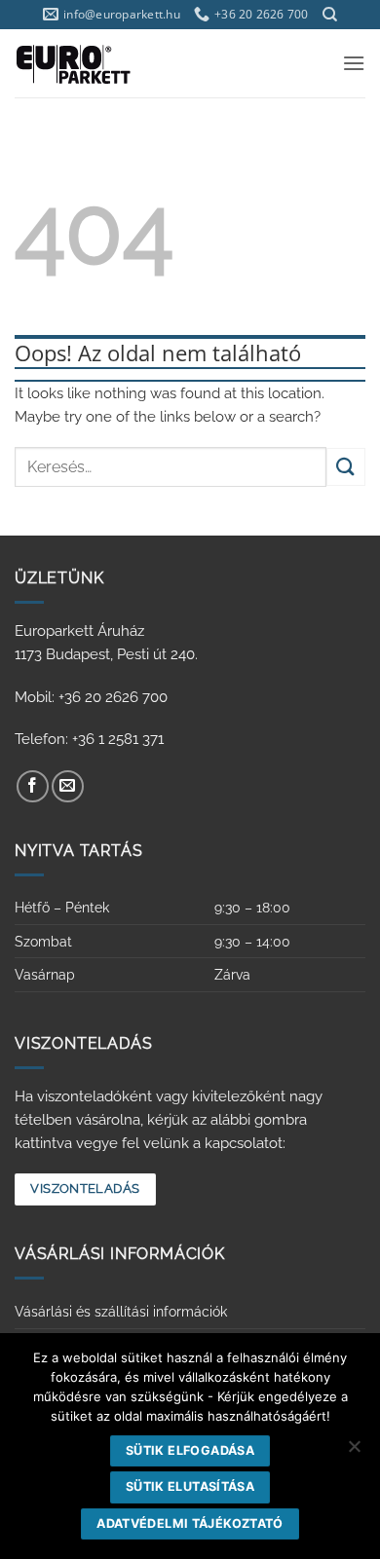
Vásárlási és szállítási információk (121, 1311)
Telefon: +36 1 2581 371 (89, 739)
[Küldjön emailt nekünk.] (68, 786)
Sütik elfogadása (190, 1450)
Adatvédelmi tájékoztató (190, 1523)
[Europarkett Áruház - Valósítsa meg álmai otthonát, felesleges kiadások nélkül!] (100, 63)
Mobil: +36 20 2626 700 (91, 697)
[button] (353, 63)
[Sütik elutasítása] (353, 1451)
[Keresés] (330, 14)
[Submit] (345, 467)
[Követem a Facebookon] (33, 786)
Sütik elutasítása (190, 1486)
